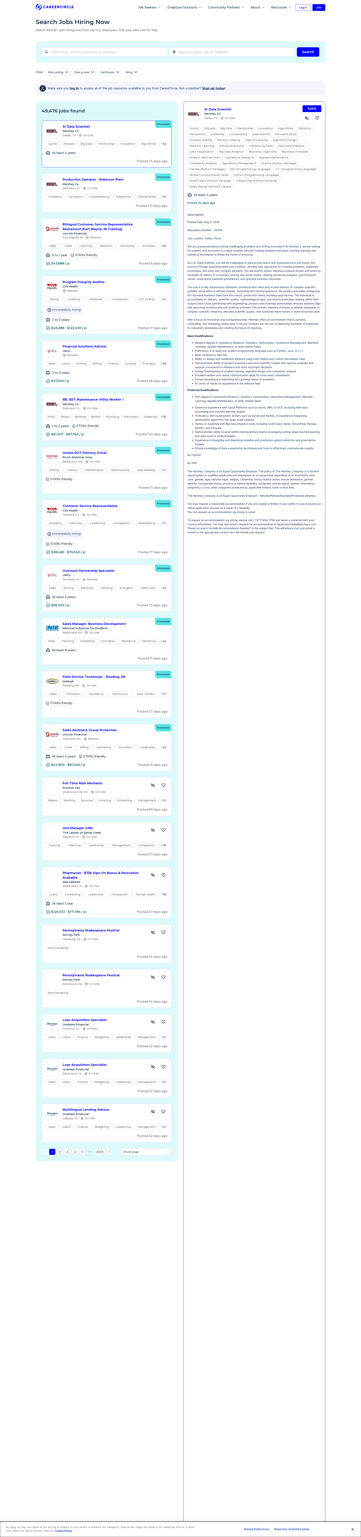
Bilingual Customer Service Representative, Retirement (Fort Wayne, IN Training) (98, 227)
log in (74, 88)
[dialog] (180, 1529)
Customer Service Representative (90, 506)
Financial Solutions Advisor (85, 346)
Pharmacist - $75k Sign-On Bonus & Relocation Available (101, 875)
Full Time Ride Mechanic (83, 783)
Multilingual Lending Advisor (86, 1109)
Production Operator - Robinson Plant (93, 179)
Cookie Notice (63, 1530)
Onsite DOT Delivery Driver (85, 453)
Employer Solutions (182, 7)
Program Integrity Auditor (84, 282)
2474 (99, 1152)
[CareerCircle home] (54, 7)
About (255, 7)
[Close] (352, 1529)
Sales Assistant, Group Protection (90, 730)
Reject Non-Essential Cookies (292, 1528)
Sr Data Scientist (76, 126)
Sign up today (213, 88)
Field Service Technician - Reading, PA (94, 677)
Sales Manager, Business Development (94, 624)
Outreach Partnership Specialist (88, 571)
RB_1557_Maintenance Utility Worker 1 (93, 399)
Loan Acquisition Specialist (85, 1020)
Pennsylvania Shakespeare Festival (91, 930)
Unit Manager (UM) (78, 828)
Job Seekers (147, 7)
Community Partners (224, 7)
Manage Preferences (256, 1528)
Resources (279, 7)
